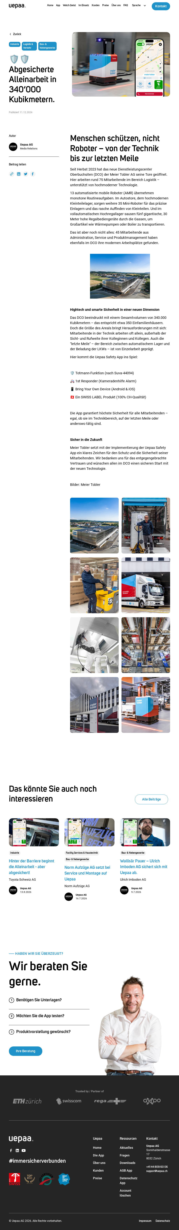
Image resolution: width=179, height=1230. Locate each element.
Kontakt (161, 6)
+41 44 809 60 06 (157, 1167)
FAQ (125, 5)
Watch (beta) (69, 5)
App (58, 5)
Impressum (145, 1221)
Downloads (127, 1163)
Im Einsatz (83, 5)
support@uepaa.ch (156, 1171)
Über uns (116, 5)
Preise (105, 5)
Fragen (125, 1155)
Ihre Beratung (25, 1051)
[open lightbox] (94, 525)
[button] (139, 5)
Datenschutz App (128, 1180)
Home (50, 5)
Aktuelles (126, 1147)
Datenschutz (163, 1221)
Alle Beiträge (151, 799)
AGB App (126, 1170)
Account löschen (125, 1193)
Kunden (95, 5)
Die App (98, 1155)
